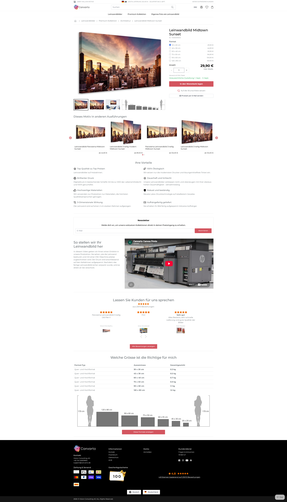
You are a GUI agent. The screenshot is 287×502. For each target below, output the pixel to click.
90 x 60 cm (176, 58)
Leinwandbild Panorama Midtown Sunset (89, 148)
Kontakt (112, 452)
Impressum (113, 455)
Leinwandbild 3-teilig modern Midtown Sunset (123, 148)
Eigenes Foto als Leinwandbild (165, 14)
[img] (143, 304)
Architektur (125, 21)
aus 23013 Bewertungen (143, 307)
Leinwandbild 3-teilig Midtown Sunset (194, 148)
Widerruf (182, 455)
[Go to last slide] (70, 137)
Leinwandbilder (115, 14)
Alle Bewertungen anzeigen (143, 346)
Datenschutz (113, 457)
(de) (195, 7)
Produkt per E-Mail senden (192, 96)
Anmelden (148, 452)
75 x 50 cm (176, 54)
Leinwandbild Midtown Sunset (148, 21)
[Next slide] (216, 137)
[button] (81, 104)
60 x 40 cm (176, 51)
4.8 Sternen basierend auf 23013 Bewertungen (179, 477)
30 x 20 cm (176, 45)
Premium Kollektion (137, 14)
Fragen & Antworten (186, 452)
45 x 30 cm (176, 48)
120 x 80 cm (176, 61)
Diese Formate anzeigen (143, 432)
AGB (110, 460)
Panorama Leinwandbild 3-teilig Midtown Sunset (159, 148)
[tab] (142, 154)
